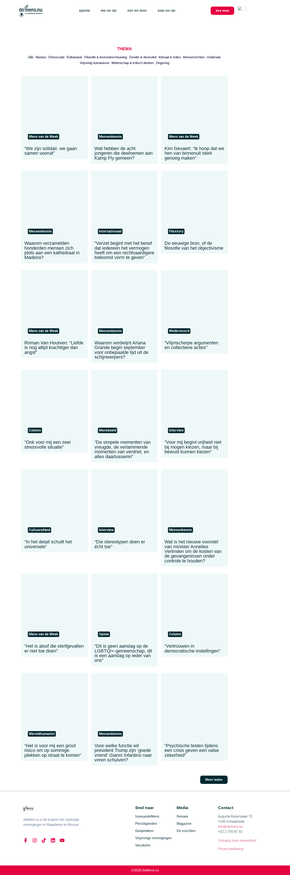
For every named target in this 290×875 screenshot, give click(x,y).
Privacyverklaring (230, 849)
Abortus (40, 57)
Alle (30, 57)
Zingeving (162, 63)
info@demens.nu (230, 827)
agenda (84, 10)
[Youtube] (62, 840)
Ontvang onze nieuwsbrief (237, 841)
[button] (214, 779)
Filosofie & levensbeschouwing (105, 57)
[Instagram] (34, 840)
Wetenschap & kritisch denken (132, 63)
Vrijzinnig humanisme (94, 63)
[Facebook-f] (25, 840)
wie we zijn (109, 10)
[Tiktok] (43, 840)
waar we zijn (166, 10)
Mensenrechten (194, 57)
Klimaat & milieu (170, 57)
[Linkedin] (53, 840)
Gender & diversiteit (142, 57)
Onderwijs (214, 57)
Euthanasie (74, 57)
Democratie (56, 57)
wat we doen (137, 10)
